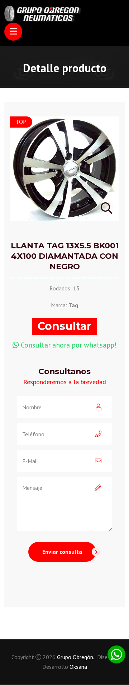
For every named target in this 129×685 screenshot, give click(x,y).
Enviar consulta (62, 551)
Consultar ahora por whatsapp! (68, 345)
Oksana (78, 666)
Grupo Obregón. (75, 657)
